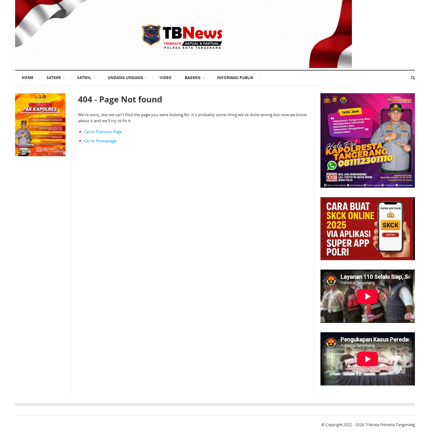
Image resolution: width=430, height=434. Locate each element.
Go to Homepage (100, 141)
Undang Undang (125, 77)
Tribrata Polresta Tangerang (390, 424)
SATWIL (84, 77)
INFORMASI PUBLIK (235, 77)
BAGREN (193, 77)
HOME (27, 77)
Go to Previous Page (103, 131)
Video (166, 77)
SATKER (54, 77)
